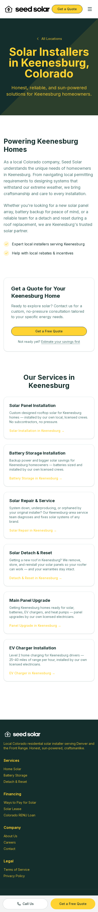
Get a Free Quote (49, 331)
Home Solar (12, 769)
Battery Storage (15, 775)
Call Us (28, 904)
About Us (10, 836)
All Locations (51, 39)
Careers (10, 842)
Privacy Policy (14, 876)
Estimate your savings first (60, 342)
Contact (9, 849)
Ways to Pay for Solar (20, 802)
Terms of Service (17, 869)
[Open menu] (89, 9)
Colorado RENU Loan (19, 815)
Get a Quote (67, 9)
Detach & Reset (15, 782)
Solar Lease (12, 809)
